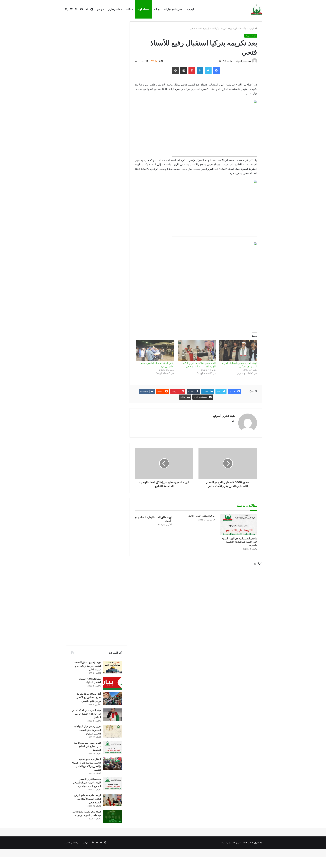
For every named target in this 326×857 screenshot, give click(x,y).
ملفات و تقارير (115, 9)
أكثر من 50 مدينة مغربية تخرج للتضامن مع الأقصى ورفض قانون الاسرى (88, 697)
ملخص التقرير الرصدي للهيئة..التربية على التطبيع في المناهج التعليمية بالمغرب (239, 541)
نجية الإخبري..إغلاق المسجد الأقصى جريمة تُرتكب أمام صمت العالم (87, 666)
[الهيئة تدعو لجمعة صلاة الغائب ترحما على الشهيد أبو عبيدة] (112, 816)
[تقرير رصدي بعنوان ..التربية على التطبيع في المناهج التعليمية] (112, 747)
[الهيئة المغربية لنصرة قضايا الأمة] (256, 9)
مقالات (129, 9)
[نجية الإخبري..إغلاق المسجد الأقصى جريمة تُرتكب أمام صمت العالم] (112, 667)
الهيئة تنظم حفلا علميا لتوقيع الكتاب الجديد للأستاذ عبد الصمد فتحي (87, 799)
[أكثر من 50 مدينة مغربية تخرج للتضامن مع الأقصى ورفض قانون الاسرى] (112, 698)
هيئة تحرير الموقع (243, 61)
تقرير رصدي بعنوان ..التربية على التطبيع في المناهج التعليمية (87, 746)
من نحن (100, 9)
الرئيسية (190, 9)
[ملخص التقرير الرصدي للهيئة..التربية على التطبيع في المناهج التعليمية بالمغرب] (238, 524)
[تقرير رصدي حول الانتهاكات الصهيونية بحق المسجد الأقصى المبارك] (112, 731)
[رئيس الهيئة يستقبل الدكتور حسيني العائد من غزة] (155, 350)
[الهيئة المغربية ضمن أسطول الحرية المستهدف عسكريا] (238, 350)
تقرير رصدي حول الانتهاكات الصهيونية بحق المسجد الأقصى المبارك (87, 730)
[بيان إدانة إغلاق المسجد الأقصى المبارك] (112, 683)
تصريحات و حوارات (173, 9)
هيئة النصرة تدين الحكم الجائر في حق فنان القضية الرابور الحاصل (87, 714)
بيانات (157, 9)
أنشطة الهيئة (143, 9)
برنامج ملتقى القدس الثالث (201, 515)
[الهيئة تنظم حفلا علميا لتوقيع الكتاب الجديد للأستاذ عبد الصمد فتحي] (197, 350)
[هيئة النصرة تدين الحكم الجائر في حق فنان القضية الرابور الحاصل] (112, 714)
